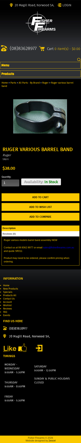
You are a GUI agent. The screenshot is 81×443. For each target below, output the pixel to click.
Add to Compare (40, 217)
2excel (52, 440)
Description (9, 228)
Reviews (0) (9, 234)
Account (7, 302)
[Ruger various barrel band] (40, 142)
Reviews (7, 308)
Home (5, 82)
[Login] (39, 348)
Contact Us (9, 298)
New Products (10, 288)
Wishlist (7, 305)
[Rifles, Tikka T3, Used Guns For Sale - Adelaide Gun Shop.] (41, 33)
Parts (13, 82)
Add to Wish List (40, 207)
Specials (7, 292)
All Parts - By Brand (29, 82)
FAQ (5, 312)
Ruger (45, 82)
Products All (9, 295)
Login (67, 5)
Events (6, 315)
